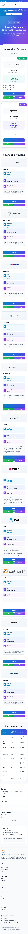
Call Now (14, 94)
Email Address (4, 801)
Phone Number (4, 806)
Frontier (2, 885)
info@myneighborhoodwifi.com (11, 832)
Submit (14, 820)
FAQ (2, 906)
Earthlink (3, 898)
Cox (2, 893)
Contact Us (3, 904)
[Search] (16, 5)
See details (5, 11)
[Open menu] (25, 5)
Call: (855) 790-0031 (22, 1)
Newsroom (3, 872)
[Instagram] (3, 1)
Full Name (3, 796)
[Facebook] (1, 1)
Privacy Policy (4, 907)
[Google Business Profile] (2, 922)
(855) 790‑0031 (7, 830)
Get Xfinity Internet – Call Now (14, 14)
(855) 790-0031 (6, 918)
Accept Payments (4, 869)
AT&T (2, 878)
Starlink (2, 896)
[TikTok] (7, 1)
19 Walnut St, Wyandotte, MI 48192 (10, 915)
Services (3, 865)
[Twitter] (5, 1)
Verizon (2, 889)
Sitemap (3, 909)
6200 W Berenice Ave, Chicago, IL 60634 (11, 917)
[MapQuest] (17, 922)
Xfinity (2, 887)
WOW (2, 891)
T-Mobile (3, 882)
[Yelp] (15, 922)
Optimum (3, 883)
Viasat (2, 895)
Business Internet (5, 867)
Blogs (2, 871)
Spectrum (3, 880)
